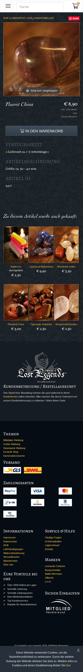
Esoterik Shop (10, 451)
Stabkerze (15, 266)
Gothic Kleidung (11, 444)
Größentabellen (53, 541)
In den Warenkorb (43, 131)
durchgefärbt (16, 270)
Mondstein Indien (66, 266)
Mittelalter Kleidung (13, 440)
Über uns (8, 564)
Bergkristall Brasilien (66, 324)
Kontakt (49, 549)
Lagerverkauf (52, 545)
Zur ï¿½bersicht (14, 18)
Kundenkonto (10, 396)
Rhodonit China (16, 324)
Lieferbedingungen (13, 549)
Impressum (9, 537)
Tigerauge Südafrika (41, 324)
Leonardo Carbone (55, 566)
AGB (5, 545)
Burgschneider (53, 570)
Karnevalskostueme (14, 455)
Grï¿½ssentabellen (40, 18)
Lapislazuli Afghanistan (41, 266)
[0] (77, 7)
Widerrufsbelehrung (13, 553)
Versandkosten (11, 557)
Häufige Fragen (53, 537)
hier (68, 665)
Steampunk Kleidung (14, 448)
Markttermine (10, 560)
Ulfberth (49, 577)
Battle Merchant (53, 573)
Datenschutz (10, 541)
